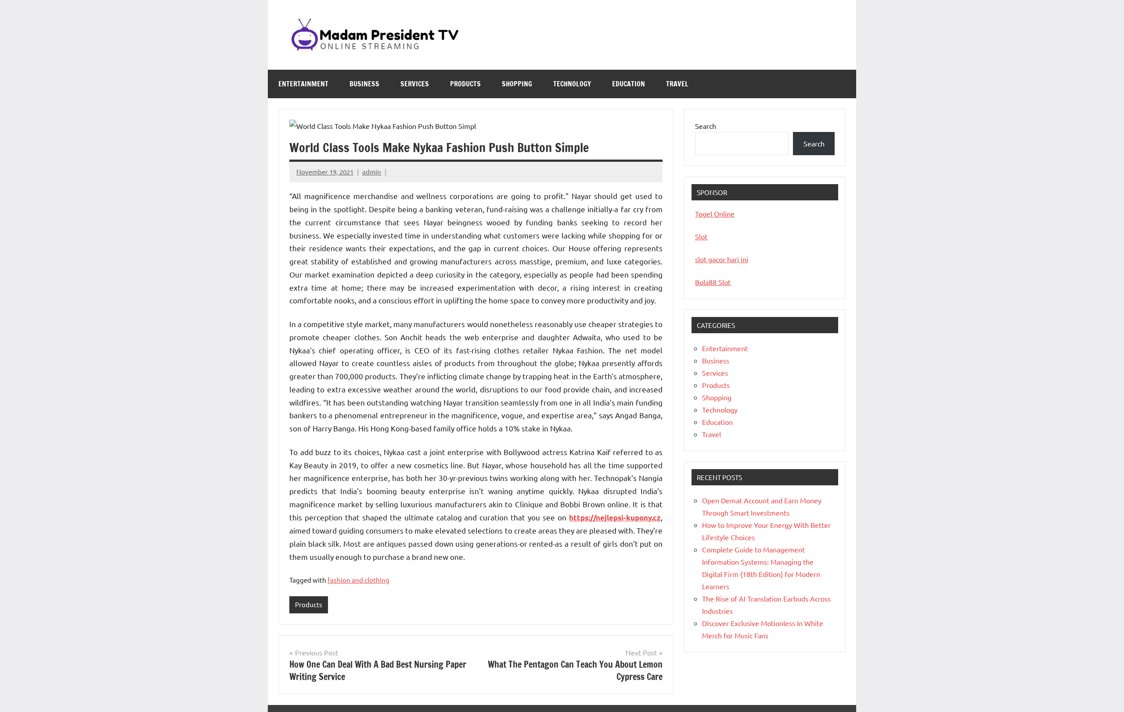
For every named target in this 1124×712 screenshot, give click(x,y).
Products (465, 84)
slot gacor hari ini (721, 259)
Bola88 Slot (713, 282)
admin (371, 171)
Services (414, 84)
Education (628, 84)
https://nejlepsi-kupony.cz (615, 517)
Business (364, 84)
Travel (677, 84)
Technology (572, 84)
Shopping (517, 84)
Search (705, 125)
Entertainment (303, 84)
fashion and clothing (358, 580)
